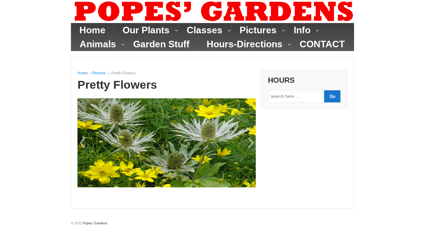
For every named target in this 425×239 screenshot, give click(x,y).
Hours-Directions (245, 44)
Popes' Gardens (94, 223)
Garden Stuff (161, 44)
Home (92, 30)
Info (302, 30)
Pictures (258, 30)
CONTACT (322, 44)
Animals (98, 44)
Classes (204, 30)
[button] (82, 143)
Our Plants (146, 30)
